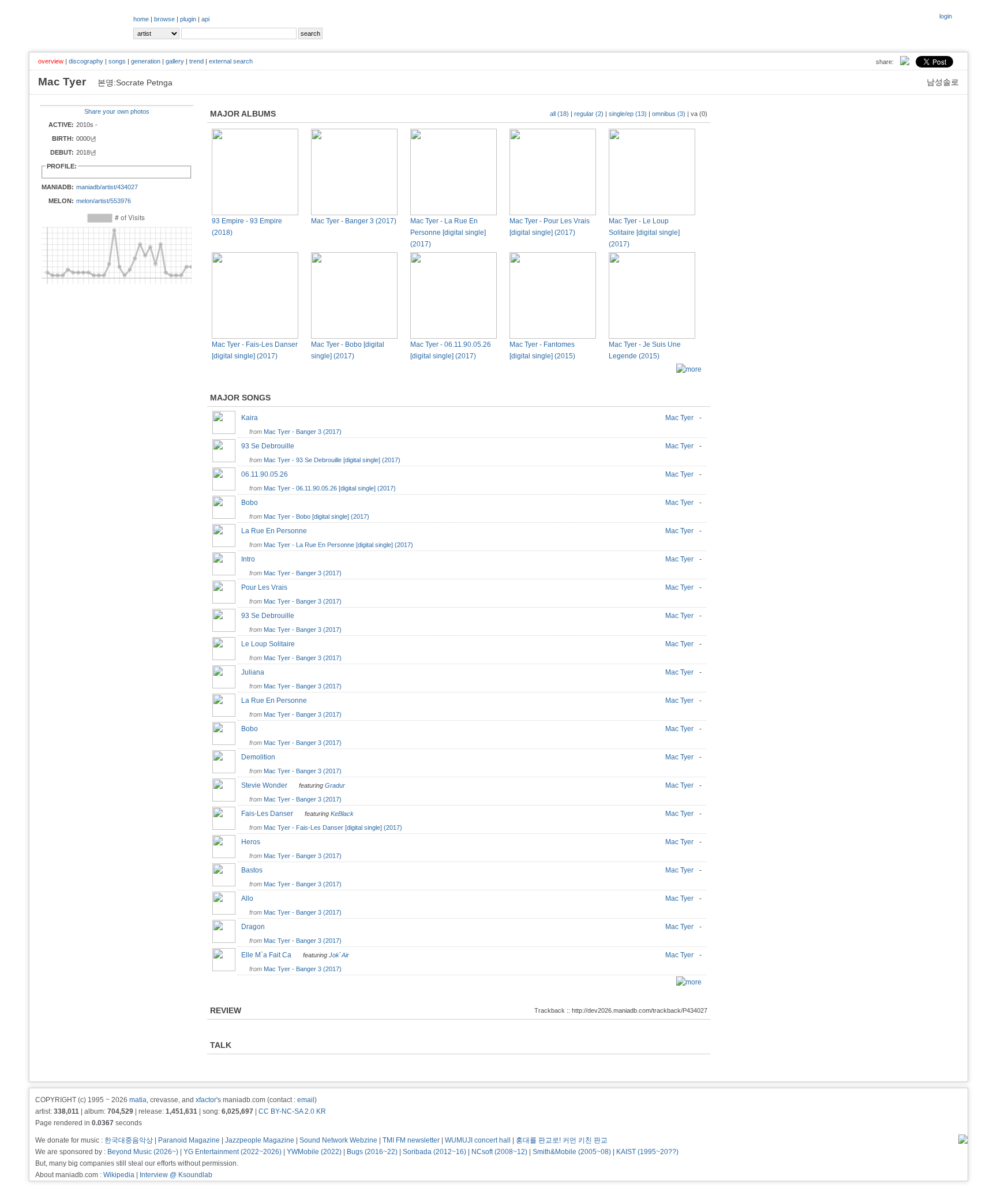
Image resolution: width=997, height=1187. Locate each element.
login (945, 16)
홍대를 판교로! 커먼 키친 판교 (562, 1140)
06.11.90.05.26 (267, 474)
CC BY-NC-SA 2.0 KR (292, 1111)
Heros (253, 842)
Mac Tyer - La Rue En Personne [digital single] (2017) (448, 232)
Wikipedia (118, 1175)
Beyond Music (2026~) (142, 1152)
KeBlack (342, 813)
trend (196, 61)
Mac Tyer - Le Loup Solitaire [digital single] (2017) (644, 232)
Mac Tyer (679, 418)
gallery (175, 61)
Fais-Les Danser (269, 814)
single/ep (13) (628, 113)
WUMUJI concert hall (478, 1140)
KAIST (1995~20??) (647, 1152)
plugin (188, 19)
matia (138, 1100)
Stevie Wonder (267, 785)
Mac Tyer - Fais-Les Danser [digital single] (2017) (333, 827)
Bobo (252, 503)
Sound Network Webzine (338, 1140)
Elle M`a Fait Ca (269, 955)
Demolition (260, 757)
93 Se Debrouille (270, 446)
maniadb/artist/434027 (107, 187)
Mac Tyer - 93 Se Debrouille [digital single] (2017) (332, 459)
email (305, 1100)
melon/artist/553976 (103, 200)
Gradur (335, 785)
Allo (249, 898)
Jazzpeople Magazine (259, 1140)
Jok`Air (339, 955)
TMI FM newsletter (411, 1140)
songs (117, 61)
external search (231, 61)
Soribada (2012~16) (434, 1152)
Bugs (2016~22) (372, 1152)
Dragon (255, 927)
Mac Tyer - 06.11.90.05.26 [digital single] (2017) (330, 488)
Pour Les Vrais (267, 587)
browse (164, 19)
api (205, 19)
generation (145, 61)
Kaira (252, 418)
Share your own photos (116, 111)
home (141, 19)
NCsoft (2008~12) (499, 1152)
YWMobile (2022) (314, 1152)
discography (86, 61)
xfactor (206, 1100)
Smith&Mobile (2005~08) (572, 1152)
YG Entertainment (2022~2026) (232, 1152)
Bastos (254, 870)
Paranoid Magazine (189, 1140)
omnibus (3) (668, 113)
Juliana (255, 672)
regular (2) (589, 113)
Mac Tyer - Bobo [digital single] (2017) (316, 516)
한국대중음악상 (128, 1140)
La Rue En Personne (276, 531)
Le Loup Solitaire (270, 644)
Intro (250, 559)
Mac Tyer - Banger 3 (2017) (353, 221)
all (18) (559, 113)
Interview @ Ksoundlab (176, 1175)
